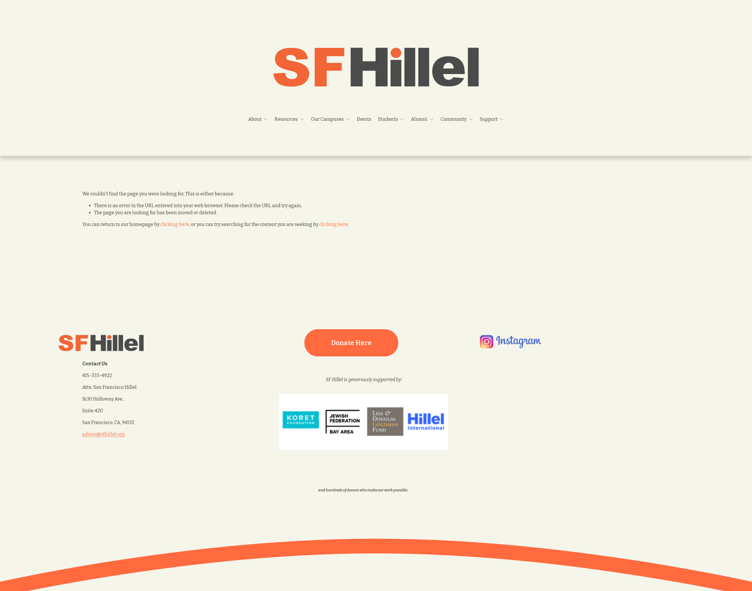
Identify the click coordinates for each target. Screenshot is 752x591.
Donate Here (351, 343)
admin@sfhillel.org (103, 434)
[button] (500, 412)
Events (364, 119)
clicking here (174, 224)
